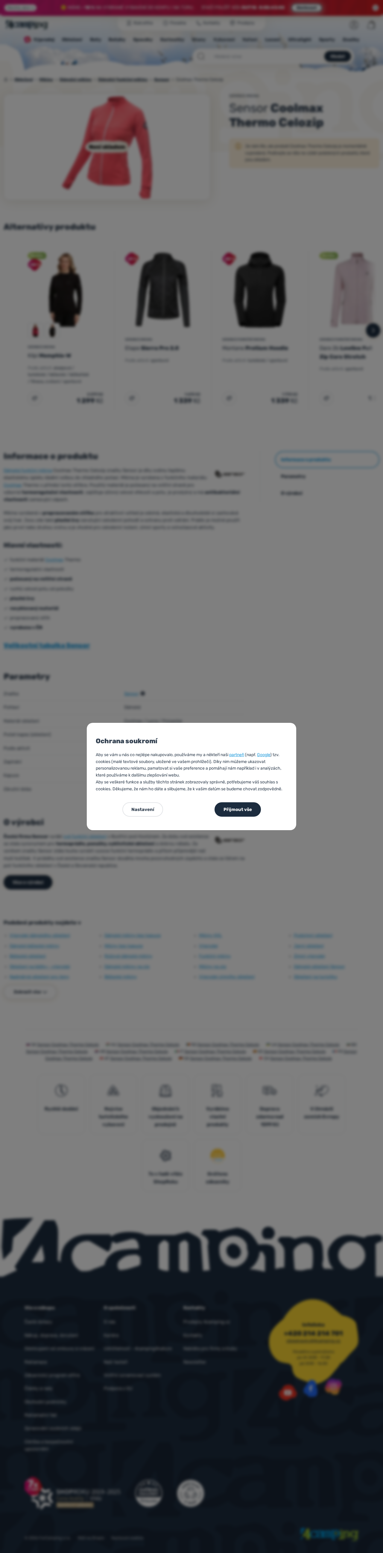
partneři (236, 754)
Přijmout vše (238, 809)
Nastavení (142, 809)
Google (263, 754)
